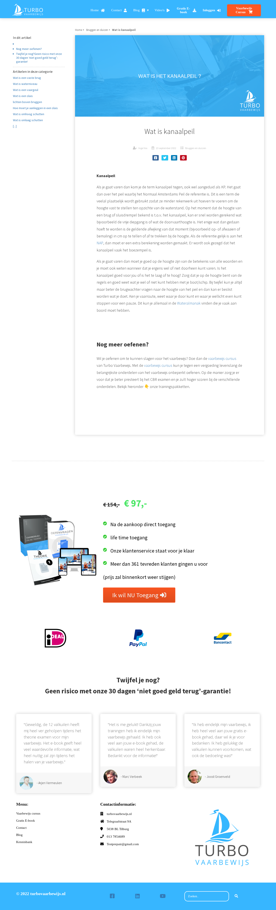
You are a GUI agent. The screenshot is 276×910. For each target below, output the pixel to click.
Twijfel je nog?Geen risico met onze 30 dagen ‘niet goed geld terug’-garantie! (39, 58)
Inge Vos (142, 148)
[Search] (236, 896)
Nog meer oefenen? (29, 49)
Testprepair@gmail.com (123, 844)
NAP (100, 242)
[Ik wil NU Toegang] (139, 601)
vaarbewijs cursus (222, 358)
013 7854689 (116, 836)
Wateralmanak (189, 303)
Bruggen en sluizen (195, 148)
